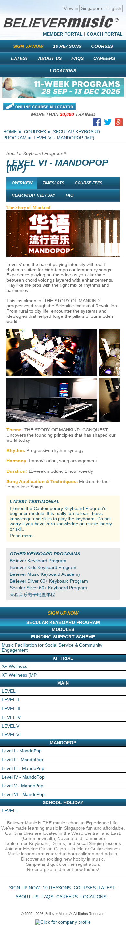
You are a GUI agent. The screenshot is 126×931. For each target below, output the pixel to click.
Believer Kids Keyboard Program (43, 567)
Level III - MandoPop (23, 768)
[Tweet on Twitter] (108, 123)
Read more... (23, 535)
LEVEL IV (11, 717)
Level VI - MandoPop (23, 794)
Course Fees (88, 183)
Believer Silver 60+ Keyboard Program (49, 581)
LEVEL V (10, 726)
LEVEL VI (11, 734)
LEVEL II (10, 699)
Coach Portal (105, 33)
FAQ (69, 195)
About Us (50, 58)
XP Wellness (14, 666)
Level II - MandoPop (22, 759)
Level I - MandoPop (22, 750)
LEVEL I (10, 691)
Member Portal (63, 33)
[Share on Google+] (119, 123)
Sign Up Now (28, 46)
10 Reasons (67, 46)
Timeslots (53, 183)
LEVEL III (11, 708)
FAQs (77, 58)
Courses (102, 46)
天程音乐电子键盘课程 (32, 594)
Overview (22, 183)
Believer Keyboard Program (38, 560)
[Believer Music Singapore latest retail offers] (63, 87)
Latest (19, 58)
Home (10, 131)
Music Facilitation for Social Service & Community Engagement (52, 647)
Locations (63, 70)
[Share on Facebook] (97, 123)
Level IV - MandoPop (23, 777)
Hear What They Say (33, 195)
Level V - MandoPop (22, 785)
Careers (104, 58)
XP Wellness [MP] (20, 675)
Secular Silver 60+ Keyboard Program (48, 587)
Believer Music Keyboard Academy (45, 574)
